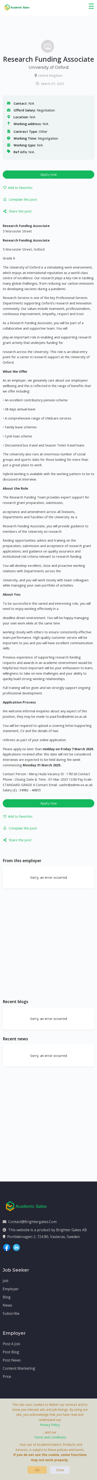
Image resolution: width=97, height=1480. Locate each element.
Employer (11, 1288)
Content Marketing (19, 1368)
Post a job (11, 1343)
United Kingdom (50, 75)
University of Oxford (49, 67)
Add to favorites (20, 187)
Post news (12, 1360)
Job (5, 1280)
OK (37, 1470)
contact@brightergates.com (32, 1221)
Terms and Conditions (50, 1437)
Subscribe (11, 1313)
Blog (7, 1297)
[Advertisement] (48, 943)
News (7, 1305)
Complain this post (23, 199)
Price (7, 1376)
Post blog (11, 1351)
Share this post (20, 211)
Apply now (48, 174)
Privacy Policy (50, 1425)
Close (60, 1470)
